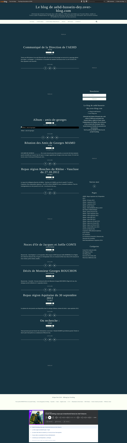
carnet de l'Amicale (50, 247)
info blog (50, 49)
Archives (70, 21)
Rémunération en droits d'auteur (77, 401)
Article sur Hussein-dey (89, 229)
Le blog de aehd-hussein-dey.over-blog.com (63, 9)
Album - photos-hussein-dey (90, 211)
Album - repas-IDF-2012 (89, 219)
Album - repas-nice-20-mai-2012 (91, 221)
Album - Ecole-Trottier (88, 206)
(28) (89, 255)
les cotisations (86, 234)
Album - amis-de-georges (50, 119)
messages (50, 323)
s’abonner (50, 421)
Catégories (40, 21)
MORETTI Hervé (97, 130)
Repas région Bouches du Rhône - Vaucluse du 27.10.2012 (50, 170)
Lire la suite (50, 64)
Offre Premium (87, 401)
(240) (89, 250)
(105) (87, 254)
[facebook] (81, 1)
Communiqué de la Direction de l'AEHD (50, 47)
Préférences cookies (107, 401)
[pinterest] (86, 1)
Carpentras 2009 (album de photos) (92, 230)
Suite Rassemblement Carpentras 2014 (93, 240)
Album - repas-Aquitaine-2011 (91, 213)
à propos (67, 421)
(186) (88, 252)
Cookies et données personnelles (97, 401)
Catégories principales (52, 21)
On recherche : (50, 320)
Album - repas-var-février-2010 (91, 225)
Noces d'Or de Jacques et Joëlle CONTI (50, 244)
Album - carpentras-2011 (89, 202)
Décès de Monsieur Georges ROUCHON (50, 270)
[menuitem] (32, 22)
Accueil (32, 21)
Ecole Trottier (86, 232)
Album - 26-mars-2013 (89, 200)
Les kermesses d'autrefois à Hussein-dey (93, 236)
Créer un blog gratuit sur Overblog (43, 401)
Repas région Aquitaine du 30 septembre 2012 (50, 297)
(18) (89, 257)
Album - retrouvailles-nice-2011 (91, 227)
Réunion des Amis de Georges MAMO (50, 142)
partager (59, 421)
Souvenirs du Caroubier (89, 238)
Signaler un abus (63, 401)
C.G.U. (69, 401)
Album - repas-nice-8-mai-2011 (91, 223)
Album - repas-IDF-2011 (89, 217)
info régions (50, 174)
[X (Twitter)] (84, 1)
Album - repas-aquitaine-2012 (90, 215)
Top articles (53, 401)
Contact (78, 21)
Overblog (72, 397)
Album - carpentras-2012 (89, 204)
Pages (63, 21)
